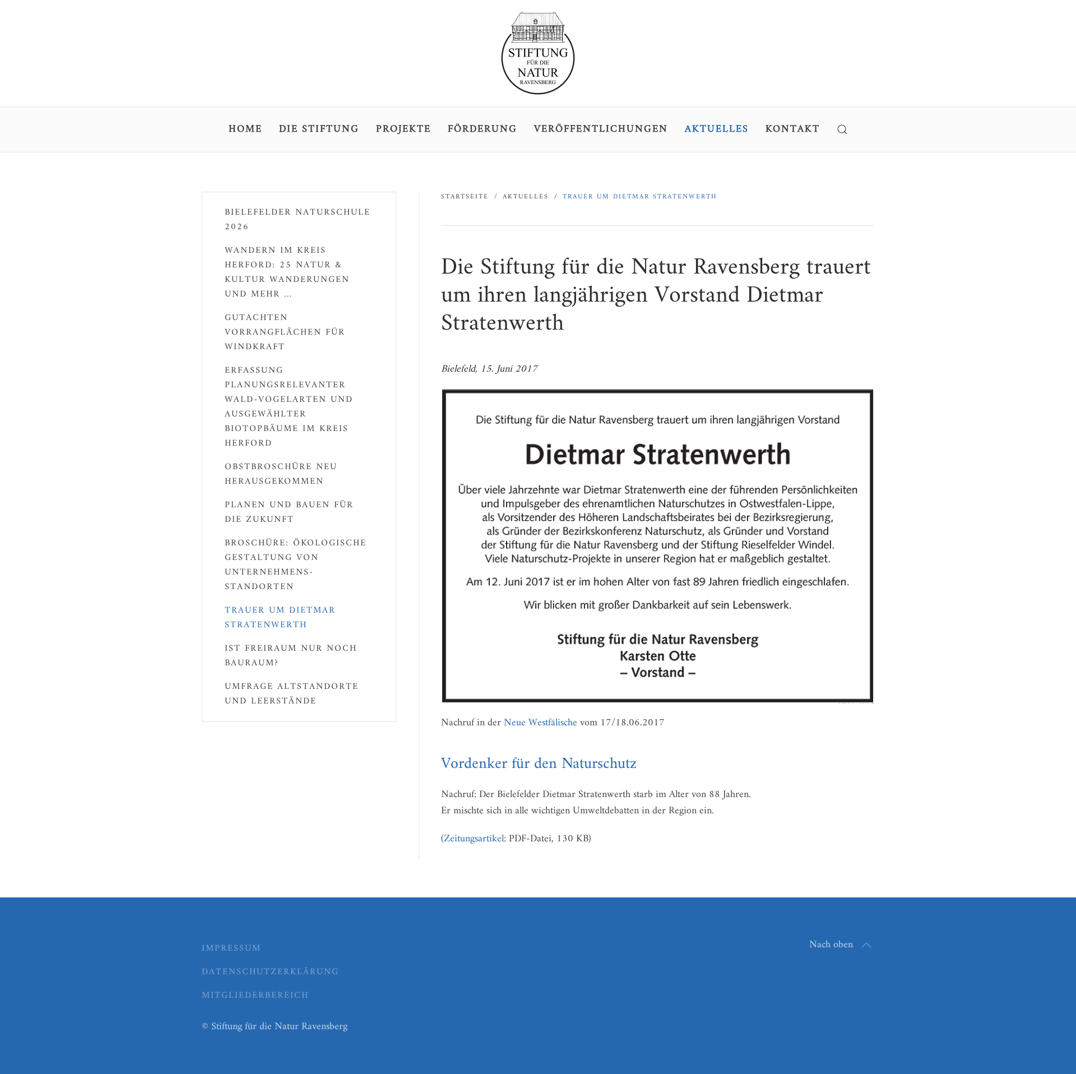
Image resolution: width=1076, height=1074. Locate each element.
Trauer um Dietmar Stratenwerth (280, 618)
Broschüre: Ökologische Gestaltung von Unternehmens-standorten (296, 565)
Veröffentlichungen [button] (601, 129)
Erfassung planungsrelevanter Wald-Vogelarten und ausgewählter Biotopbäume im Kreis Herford (289, 407)
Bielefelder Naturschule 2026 (297, 220)
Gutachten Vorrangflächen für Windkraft (285, 332)
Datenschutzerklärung (270, 972)
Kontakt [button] (793, 129)
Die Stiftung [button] (319, 129)
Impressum (231, 948)
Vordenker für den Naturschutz (539, 764)
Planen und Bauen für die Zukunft (289, 512)
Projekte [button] (403, 129)
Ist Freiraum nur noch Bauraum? (291, 656)
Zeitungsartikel (474, 839)
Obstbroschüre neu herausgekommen (281, 474)
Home (245, 129)
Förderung (482, 129)
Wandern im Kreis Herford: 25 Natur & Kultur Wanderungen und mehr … (287, 272)
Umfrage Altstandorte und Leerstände (292, 694)
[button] (842, 129)
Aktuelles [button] (717, 129)
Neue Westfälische (540, 723)
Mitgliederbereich (255, 995)
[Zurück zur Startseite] (538, 53)
